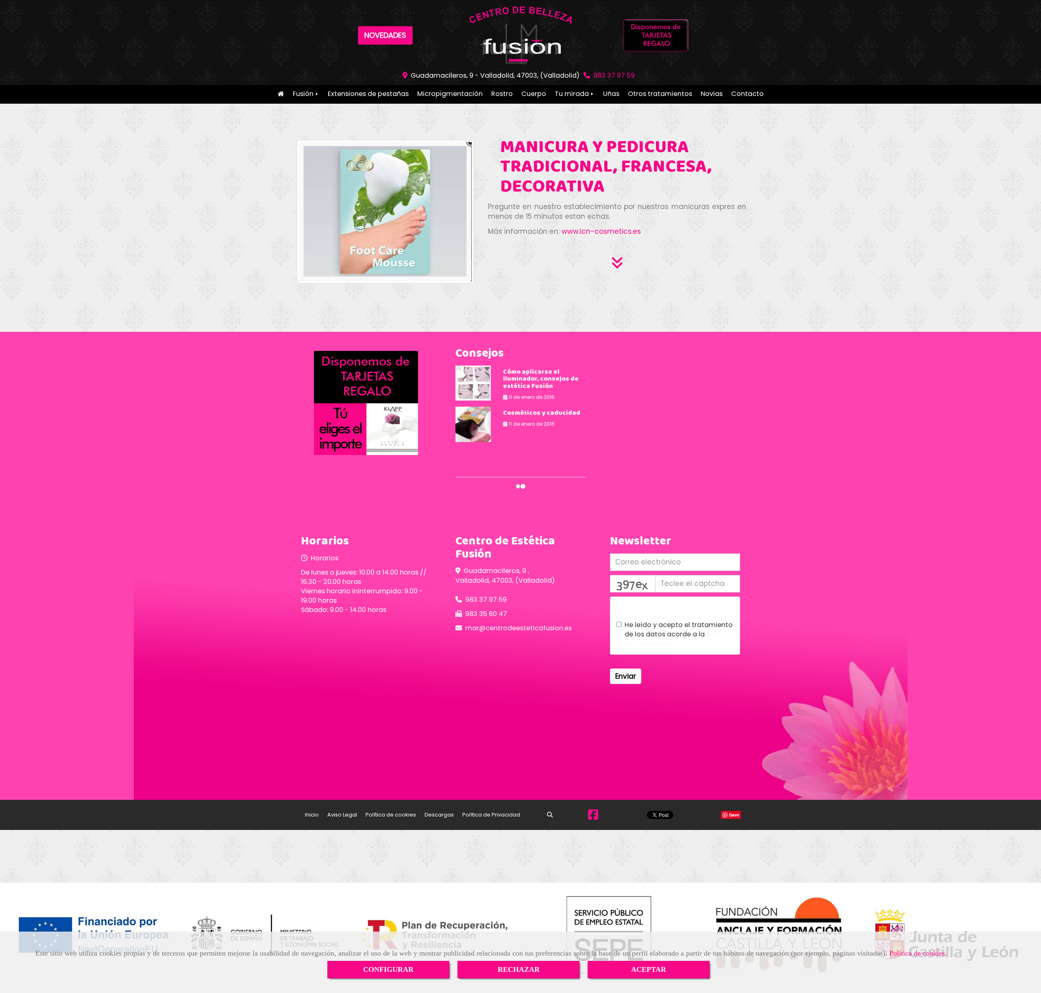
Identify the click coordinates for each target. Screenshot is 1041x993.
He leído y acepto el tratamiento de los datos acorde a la (679, 634)
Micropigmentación (450, 93)
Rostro (502, 93)
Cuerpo (533, 93)
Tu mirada (572, 93)
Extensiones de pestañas (368, 93)
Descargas (439, 815)
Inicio (280, 94)
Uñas (611, 93)
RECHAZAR (519, 969)
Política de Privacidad (491, 815)
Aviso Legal (342, 815)
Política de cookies (917, 953)
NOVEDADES (385, 35)
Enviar (625, 676)
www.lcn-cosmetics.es (601, 231)
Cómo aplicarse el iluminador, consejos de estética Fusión (541, 379)
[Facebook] (593, 817)
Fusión (304, 93)
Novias (712, 93)
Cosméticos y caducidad (541, 413)
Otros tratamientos (660, 93)
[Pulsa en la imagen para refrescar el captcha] (632, 583)
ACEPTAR (648, 969)
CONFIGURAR (388, 969)
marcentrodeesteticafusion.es (518, 628)
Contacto (747, 93)
